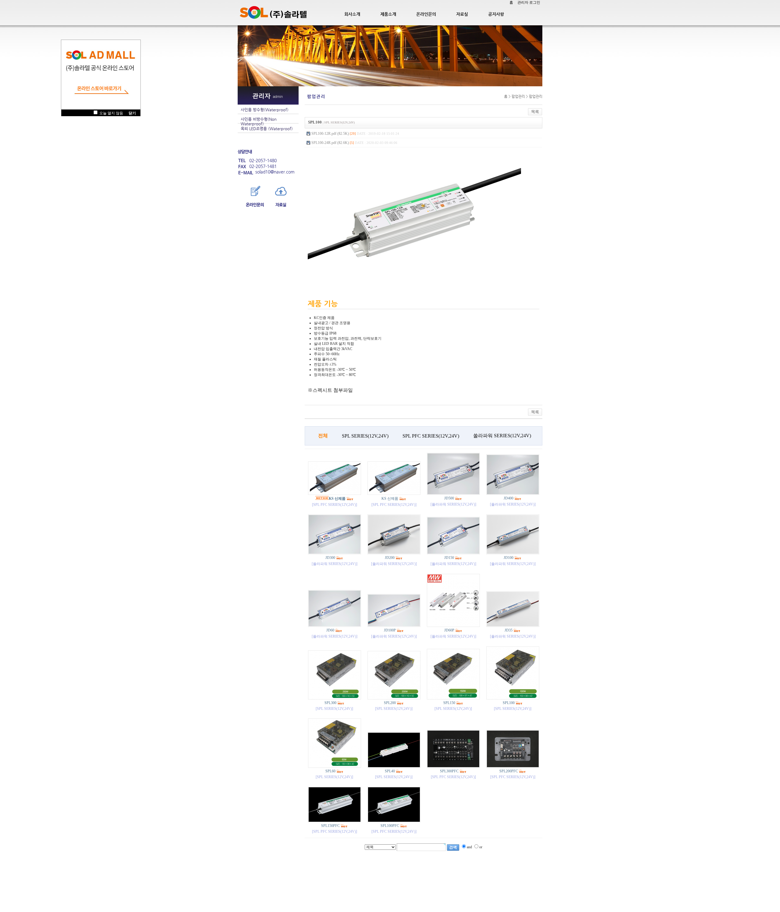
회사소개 (352, 14)
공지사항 (496, 14)
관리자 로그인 (528, 2)
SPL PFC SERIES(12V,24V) (430, 435)
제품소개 (388, 14)
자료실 (462, 14)
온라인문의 (426, 14)
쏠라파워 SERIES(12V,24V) (502, 435)
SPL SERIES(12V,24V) (365, 435)
